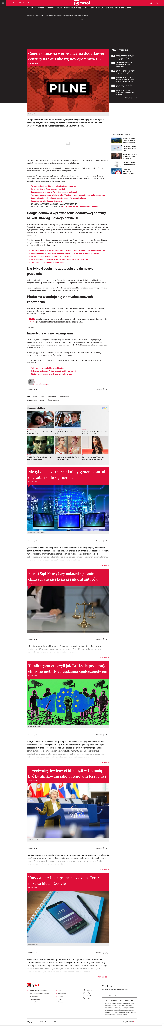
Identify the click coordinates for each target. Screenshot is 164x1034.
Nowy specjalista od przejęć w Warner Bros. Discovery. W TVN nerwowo (59, 259)
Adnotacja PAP (33, 1002)
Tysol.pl (135, 1022)
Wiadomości (31, 8)
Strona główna (30, 15)
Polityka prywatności (32, 1022)
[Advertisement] (82, 33)
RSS (55, 1022)
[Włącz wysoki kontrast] (13, 3)
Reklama (60, 1002)
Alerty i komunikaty (96, 8)
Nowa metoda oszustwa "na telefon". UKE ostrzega (51, 256)
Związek (40, 8)
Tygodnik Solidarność (72, 8)
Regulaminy (48, 1022)
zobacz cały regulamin (122, 1014)
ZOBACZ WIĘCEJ (65, 396)
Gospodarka (50, 8)
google (43, 396)
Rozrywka (110, 8)
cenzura (34, 396)
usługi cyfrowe (52, 396)
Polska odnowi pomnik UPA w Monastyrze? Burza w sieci (53, 371)
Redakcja (60, 996)
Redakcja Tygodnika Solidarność (38, 990)
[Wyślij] (135, 995)
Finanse (59, 8)
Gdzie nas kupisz (34, 996)
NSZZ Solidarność (23, 3)
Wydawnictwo (62, 993)
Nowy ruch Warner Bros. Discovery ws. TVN (48, 189)
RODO (41, 1022)
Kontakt (60, 999)
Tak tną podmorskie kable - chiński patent (47, 262)
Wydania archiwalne (35, 999)
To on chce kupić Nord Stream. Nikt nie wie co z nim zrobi (53, 186)
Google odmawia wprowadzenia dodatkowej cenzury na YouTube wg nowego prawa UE (66, 15)
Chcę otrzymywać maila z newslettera (119, 1000)
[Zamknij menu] (3, 3)
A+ (10, 3)
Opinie (117, 8)
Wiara (85, 8)
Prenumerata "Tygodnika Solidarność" (40, 993)
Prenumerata (126, 8)
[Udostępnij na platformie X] (106, 389)
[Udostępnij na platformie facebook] (104, 389)
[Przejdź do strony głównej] (80, 3)
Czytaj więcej (129, 98)
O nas (59, 990)
